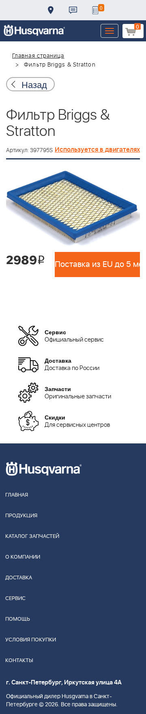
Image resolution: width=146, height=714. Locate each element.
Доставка (51, 10)
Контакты (73, 10)
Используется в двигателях (97, 150)
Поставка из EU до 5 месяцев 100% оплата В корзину (97, 264)
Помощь (17, 619)
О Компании (22, 557)
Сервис (15, 598)
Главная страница (38, 56)
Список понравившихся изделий (95, 10)
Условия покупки (30, 640)
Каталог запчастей (32, 536)
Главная (16, 495)
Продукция (21, 516)
